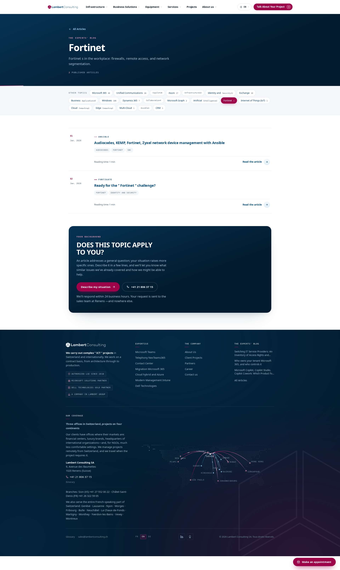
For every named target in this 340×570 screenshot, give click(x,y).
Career (189, 369)
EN (143, 536)
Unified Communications (131, 92)
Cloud (80, 107)
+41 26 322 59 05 (88, 496)
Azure (173, 92)
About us (208, 7)
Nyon (109, 506)
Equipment (152, 7)
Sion (81, 491)
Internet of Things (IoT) (254, 100)
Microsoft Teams (145, 352)
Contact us (191, 374)
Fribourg (71, 510)
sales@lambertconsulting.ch (93, 536)
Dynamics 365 (131, 100)
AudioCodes (102, 150)
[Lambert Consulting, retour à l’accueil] (95, 344)
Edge (104, 107)
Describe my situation (95, 287)
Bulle (82, 510)
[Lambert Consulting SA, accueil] (62, 7)
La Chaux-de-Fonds (112, 510)
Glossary (70, 536)
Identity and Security (123, 193)
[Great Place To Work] (190, 537)
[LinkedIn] (182, 537)
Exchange (246, 92)
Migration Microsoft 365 (149, 369)
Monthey (84, 514)
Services (173, 7)
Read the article (252, 161)
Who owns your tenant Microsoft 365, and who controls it (252, 362)
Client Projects (193, 357)
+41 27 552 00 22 (99, 491)
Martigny (71, 514)
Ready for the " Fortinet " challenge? (125, 185)
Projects (192, 7)
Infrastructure (95, 7)
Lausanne (98, 506)
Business (83, 100)
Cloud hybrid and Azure (149, 374)
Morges (119, 506)
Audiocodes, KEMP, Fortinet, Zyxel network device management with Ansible (159, 142)
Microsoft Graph (177, 100)
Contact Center (144, 363)
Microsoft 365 (101, 92)
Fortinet (228, 100)
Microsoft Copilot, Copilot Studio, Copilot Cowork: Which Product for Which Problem (253, 372)
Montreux (72, 518)
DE (149, 536)
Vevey (118, 514)
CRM (159, 107)
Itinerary (70, 482)
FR (136, 536)
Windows (109, 100)
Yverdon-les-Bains (102, 514)
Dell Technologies (146, 386)
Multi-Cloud (127, 107)
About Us (190, 352)
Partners (190, 363)
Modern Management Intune (152, 380)
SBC (129, 150)
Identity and (220, 92)
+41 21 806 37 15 (142, 287)
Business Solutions (125, 7)
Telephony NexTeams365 (150, 357)
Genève (85, 506)
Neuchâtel (93, 510)
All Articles (79, 29)
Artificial (205, 100)
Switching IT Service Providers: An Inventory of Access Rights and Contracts (253, 353)
